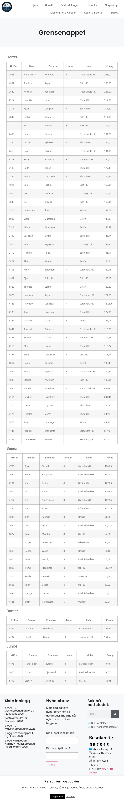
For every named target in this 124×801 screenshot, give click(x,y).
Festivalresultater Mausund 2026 (16, 719)
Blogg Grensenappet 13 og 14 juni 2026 (19, 734)
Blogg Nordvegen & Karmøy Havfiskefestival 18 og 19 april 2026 (20, 744)
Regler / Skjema (93, 12)
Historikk (92, 5)
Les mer (70, 796)
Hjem (35, 5)
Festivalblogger (70, 5)
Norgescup (111, 5)
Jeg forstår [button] (57, 796)
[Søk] (115, 714)
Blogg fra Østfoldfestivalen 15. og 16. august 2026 (19, 711)
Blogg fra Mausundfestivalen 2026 (20, 727)
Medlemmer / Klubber (63, 12)
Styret (114, 12)
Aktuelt (48, 5)
